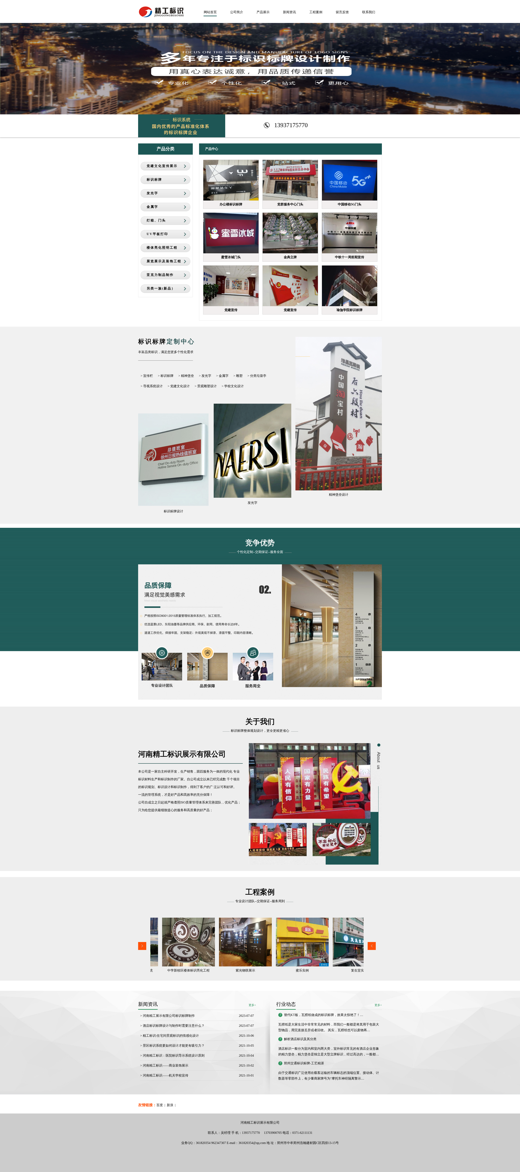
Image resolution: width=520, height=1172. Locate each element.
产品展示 (263, 12)
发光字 (152, 193)
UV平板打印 (157, 234)
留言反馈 (342, 12)
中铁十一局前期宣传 (349, 257)
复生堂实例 (279, 970)
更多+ (378, 1005)
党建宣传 (230, 310)
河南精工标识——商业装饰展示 (165, 1065)
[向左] (142, 949)
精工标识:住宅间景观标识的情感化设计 (171, 1035)
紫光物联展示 (166, 970)
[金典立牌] (290, 233)
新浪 (170, 1105)
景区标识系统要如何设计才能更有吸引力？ (174, 1045)
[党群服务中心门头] (290, 180)
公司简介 (236, 12)
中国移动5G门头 (349, 204)
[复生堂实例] (279, 942)
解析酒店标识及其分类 (300, 1039)
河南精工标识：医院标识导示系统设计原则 (174, 1055)
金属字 (152, 206)
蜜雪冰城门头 (231, 257)
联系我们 (368, 12)
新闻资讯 (289, 12)
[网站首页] (161, 15)
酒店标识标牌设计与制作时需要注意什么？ (174, 1025)
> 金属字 (222, 375)
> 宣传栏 (147, 375)
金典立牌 (290, 257)
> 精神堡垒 (186, 375)
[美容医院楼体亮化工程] (336, 942)
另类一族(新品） (161, 288)
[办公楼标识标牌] (231, 180)
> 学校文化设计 (233, 386)
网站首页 (210, 12)
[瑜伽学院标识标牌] (349, 286)
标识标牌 (154, 179)
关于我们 (260, 722)
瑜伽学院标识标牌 (350, 310)
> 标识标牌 (165, 375)
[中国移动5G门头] (349, 180)
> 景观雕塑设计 (206, 386)
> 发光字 (205, 375)
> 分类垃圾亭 (256, 375)
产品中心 (211, 149)
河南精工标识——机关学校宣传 (166, 1075)
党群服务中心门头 (290, 204)
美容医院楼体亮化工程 (336, 970)
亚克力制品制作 (160, 274)
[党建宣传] (231, 286)
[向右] (372, 949)
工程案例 (315, 12)
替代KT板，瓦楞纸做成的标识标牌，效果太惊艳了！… (323, 1015)
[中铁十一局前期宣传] (349, 233)
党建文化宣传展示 (162, 166)
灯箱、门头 (156, 220)
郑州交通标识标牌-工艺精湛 (304, 1063)
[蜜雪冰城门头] (231, 233)
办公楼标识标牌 (231, 204)
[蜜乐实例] (222, 942)
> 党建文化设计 (179, 386)
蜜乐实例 (222, 970)
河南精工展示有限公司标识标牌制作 (169, 1015)
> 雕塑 (238, 375)
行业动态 (286, 1004)
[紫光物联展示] (165, 942)
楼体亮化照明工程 (162, 247)
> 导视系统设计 (152, 386)
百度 (159, 1105)
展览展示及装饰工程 (164, 261)
